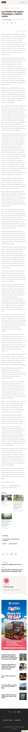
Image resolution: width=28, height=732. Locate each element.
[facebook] (9, 712)
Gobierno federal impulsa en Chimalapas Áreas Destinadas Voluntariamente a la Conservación (6, 522)
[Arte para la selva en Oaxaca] (6, 498)
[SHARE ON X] (7, 23)
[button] (15, 23)
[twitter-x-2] (12, 712)
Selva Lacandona (13, 543)
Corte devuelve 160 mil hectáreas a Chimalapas (11, 540)
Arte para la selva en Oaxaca (5, 502)
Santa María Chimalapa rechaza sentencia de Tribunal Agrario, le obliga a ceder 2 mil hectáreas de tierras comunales (18, 505)
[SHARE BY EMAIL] (11, 23)
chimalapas (5, 535)
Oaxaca (4, 543)
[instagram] (15, 712)
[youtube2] (19, 712)
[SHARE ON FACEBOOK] (3, 23)
